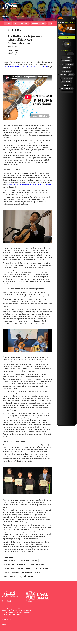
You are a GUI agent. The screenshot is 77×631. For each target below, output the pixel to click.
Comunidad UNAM (38, 23)
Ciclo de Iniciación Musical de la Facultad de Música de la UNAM (25, 67)
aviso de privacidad (8, 622)
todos (8, 23)
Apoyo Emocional (21, 23)
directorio (5, 624)
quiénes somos (6, 619)
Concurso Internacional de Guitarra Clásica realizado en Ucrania (29, 185)
